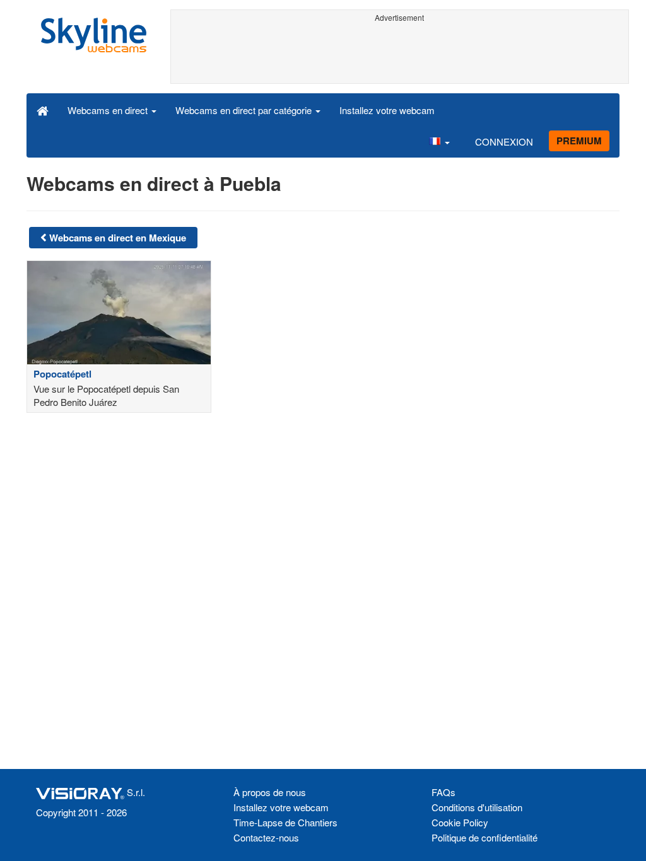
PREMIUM (579, 140)
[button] (439, 141)
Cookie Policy (460, 822)
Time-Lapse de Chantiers (285, 822)
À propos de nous (269, 792)
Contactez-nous (266, 837)
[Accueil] (42, 109)
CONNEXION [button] (504, 141)
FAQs (443, 792)
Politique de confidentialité (484, 837)
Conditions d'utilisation (477, 807)
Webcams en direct (109, 110)
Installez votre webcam (387, 110)
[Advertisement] (400, 54)
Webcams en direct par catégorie (244, 110)
